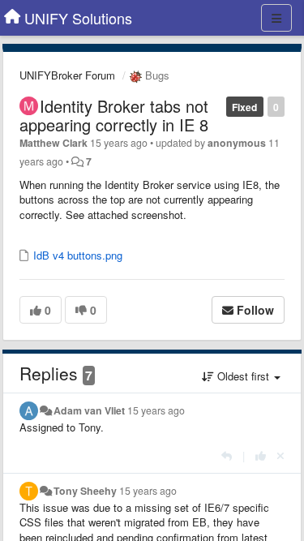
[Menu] (276, 18)
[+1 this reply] (260, 455)
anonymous (237, 142)
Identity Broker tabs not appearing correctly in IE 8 (113, 115)
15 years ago (156, 410)
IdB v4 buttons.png (76, 255)
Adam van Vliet (89, 410)
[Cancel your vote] (280, 455)
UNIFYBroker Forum (67, 75)
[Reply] (226, 455)
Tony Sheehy (85, 490)
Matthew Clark (53, 142)
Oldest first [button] (243, 376)
